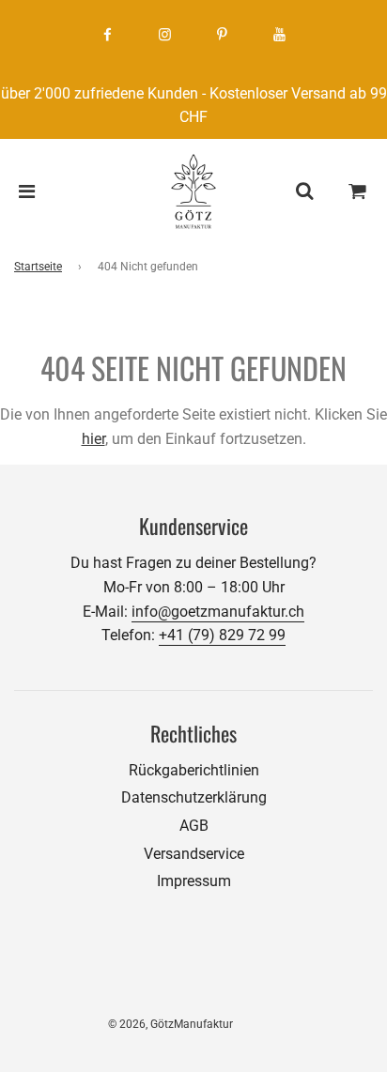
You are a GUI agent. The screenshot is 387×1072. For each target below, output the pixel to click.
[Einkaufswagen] (358, 191)
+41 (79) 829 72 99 (222, 635)
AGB (194, 826)
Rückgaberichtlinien (194, 770)
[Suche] (304, 191)
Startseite (38, 266)
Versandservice (194, 854)
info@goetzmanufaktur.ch (218, 611)
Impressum (194, 881)
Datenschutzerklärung (194, 797)
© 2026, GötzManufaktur (170, 1024)
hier (93, 439)
